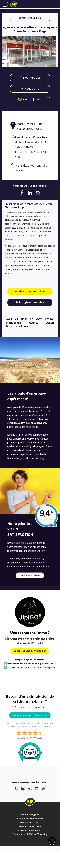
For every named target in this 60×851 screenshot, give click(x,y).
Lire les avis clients (30, 575)
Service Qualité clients (30, 826)
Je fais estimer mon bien (30, 291)
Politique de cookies (30, 822)
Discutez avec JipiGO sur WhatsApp (29, 834)
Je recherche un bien (30, 18)
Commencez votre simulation (30, 715)
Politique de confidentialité (30, 819)
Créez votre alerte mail (30, 830)
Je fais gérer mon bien (30, 302)
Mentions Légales (30, 815)
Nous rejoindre (32, 99)
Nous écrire (32, 88)
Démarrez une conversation (30, 651)
